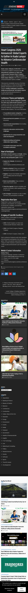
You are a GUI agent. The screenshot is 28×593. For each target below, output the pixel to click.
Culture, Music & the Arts (9, 414)
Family (4, 427)
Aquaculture (6, 398)
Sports (4, 459)
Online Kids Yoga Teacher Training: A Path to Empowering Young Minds (12, 375)
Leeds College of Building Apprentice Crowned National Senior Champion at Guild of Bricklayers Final (15, 292)
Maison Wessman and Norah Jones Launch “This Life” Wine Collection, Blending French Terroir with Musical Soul (13, 284)
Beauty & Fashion (7, 403)
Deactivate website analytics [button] (9, 589)
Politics (4, 449)
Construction (6, 411)
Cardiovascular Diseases (7, 267)
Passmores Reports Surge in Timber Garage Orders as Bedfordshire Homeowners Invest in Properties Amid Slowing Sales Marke (13, 578)
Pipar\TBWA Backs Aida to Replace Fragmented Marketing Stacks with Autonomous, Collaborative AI (13, 552)
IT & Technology (7, 440)
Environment (6, 422)
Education (5, 416)
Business (5, 406)
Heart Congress (17, 267)
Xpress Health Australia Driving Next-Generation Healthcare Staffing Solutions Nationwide (13, 322)
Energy (4, 419)
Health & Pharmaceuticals (6, 47)
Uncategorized (7, 465)
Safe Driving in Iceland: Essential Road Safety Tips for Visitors (13, 503)
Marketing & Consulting (9, 446)
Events (4, 424)
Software (5, 457)
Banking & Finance (8, 400)
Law (4, 443)
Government (6, 432)
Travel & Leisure (7, 462)
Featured (5, 430)
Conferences (6, 408)
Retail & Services (7, 451)
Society (5, 454)
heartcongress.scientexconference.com (13, 164)
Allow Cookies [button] (22, 589)
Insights (5, 438)
